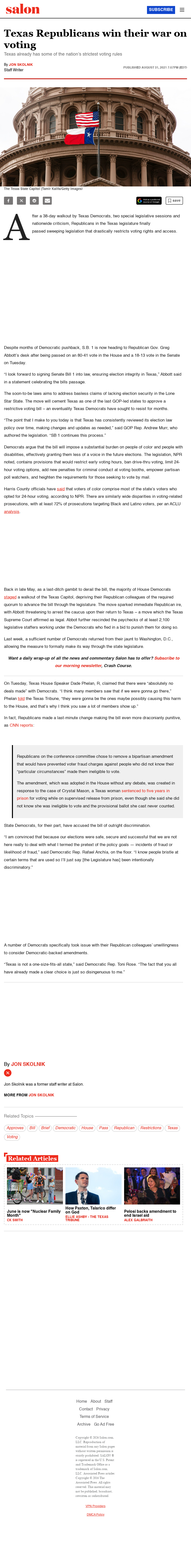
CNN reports (21, 725)
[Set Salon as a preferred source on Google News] (149, 201)
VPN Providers (95, 1506)
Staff (108, 1402)
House (87, 1128)
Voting (12, 1137)
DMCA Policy (95, 1514)
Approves (14, 1128)
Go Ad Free (104, 1425)
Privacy (102, 1409)
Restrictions (150, 1128)
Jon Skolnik (21, 65)
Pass (103, 1128)
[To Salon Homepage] (23, 9)
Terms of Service (94, 1417)
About (96, 1402)
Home (81, 1402)
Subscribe (161, 10)
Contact (86, 1409)
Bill (32, 1128)
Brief (45, 1128)
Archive (84, 1425)
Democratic (65, 1128)
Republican (124, 1128)
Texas (172, 1128)
